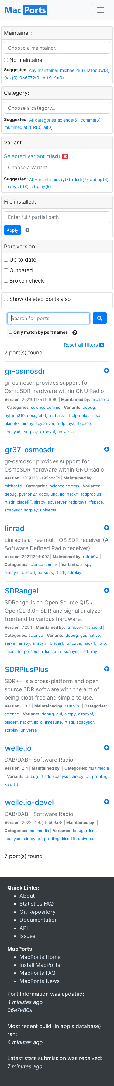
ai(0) (48, 127)
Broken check (26, 280)
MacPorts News (39, 981)
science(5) (68, 120)
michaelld (100, 399)
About (27, 895)
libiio (102, 643)
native (94, 635)
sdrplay (31, 431)
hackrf (61, 415)
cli (88, 776)
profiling (100, 776)
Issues (27, 936)
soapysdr (13, 431)
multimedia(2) (17, 127)
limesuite (13, 651)
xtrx (57, 651)
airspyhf (47, 431)
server (10, 643)
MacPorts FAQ (37, 973)
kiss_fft (11, 784)
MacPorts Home (39, 957)
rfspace (84, 423)
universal (65, 431)
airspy (27, 423)
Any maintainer (43, 70)
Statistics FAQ (36, 903)
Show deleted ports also (39, 299)
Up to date (22, 259)
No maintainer (26, 60)
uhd (42, 415)
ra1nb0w (91, 556)
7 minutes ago (25, 1066)
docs (31, 415)
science (38, 407)
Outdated (20, 270)
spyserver (45, 423)
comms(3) (91, 120)
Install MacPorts (39, 965)
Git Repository (37, 912)
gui (83, 635)
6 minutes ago (25, 1042)
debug (89, 407)
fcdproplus (79, 415)
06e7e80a (20, 1010)
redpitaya (65, 423)
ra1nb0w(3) (98, 70)
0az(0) (11, 77)
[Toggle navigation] (100, 10)
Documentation (38, 920)
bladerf (28, 572)
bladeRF (12, 423)
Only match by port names (40, 332)
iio (50, 415)
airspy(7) (61, 179)
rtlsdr (97, 415)
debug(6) (99, 179)
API (23, 928)
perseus (45, 572)
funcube (73, 643)
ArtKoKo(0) (53, 77)
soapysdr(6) (16, 186)
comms (53, 407)
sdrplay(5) (40, 186)
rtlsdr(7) (80, 179)
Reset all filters (81, 345)
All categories (42, 120)
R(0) (37, 127)
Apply (12, 230)
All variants (40, 179)
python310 (15, 415)
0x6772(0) (30, 77)
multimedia (98, 768)
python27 (27, 494)
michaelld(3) (72, 70)
